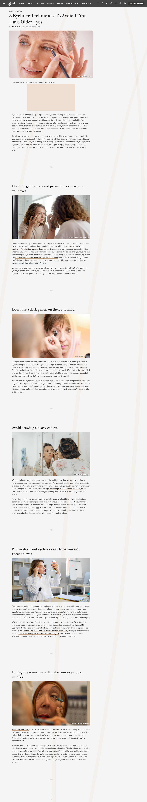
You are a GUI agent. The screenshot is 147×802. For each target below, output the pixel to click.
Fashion (50, 3)
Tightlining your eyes (20, 729)
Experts (30, 3)
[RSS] (125, 4)
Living (60, 3)
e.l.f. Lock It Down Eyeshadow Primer (30, 263)
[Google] (120, 4)
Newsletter (138, 3)
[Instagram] (111, 4)
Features (86, 3)
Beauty (40, 3)
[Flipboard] (107, 4)
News (21, 3)
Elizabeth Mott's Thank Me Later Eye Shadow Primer (36, 257)
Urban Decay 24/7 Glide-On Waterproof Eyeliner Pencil (45, 630)
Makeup (19, 11)
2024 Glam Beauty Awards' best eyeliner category (39, 633)
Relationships (72, 3)
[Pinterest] (102, 4)
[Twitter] (116, 4)
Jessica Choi (15, 27)
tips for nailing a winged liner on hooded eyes (64, 488)
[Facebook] (98, 4)
